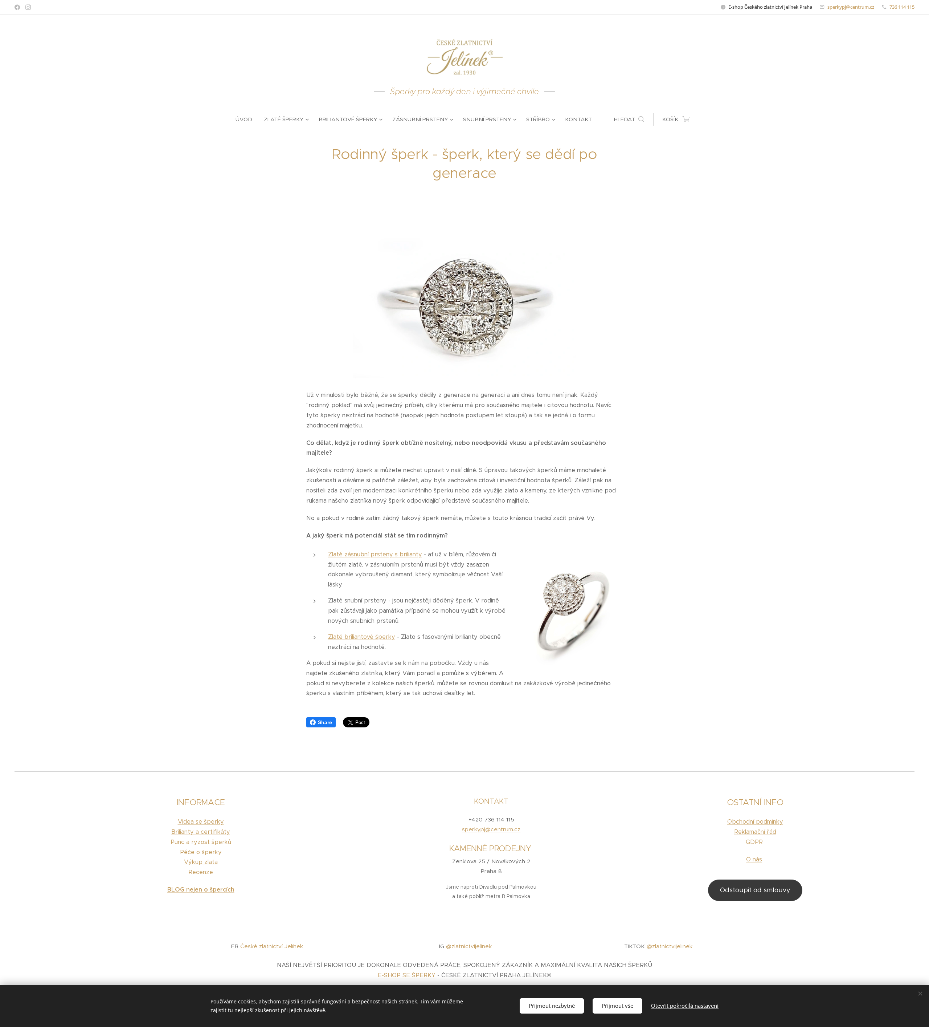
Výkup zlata (201, 862)
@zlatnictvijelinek (469, 946)
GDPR (755, 842)
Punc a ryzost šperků (201, 842)
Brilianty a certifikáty (200, 832)
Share (325, 722)
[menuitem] (247, 119)
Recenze (200, 872)
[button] (629, 119)
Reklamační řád (755, 832)
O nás (754, 859)
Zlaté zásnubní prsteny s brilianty (375, 554)
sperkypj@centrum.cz (850, 7)
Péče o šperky (201, 852)
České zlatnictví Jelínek (271, 946)
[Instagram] (28, 7)
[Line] (17, 7)
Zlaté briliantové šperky (361, 637)
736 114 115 (901, 7)
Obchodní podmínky (755, 821)
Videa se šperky (201, 821)
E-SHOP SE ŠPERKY (406, 975)
